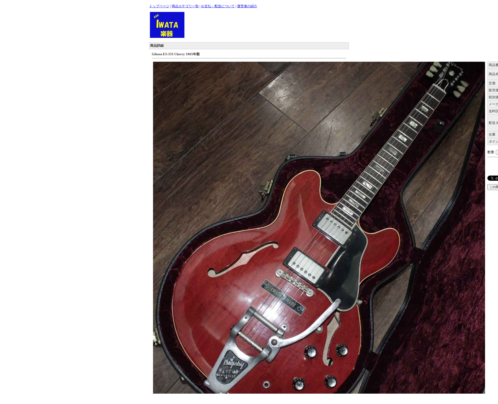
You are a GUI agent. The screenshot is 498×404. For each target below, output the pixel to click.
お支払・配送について (218, 6)
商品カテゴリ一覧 (185, 6)
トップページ (159, 6)
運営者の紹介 (247, 6)
